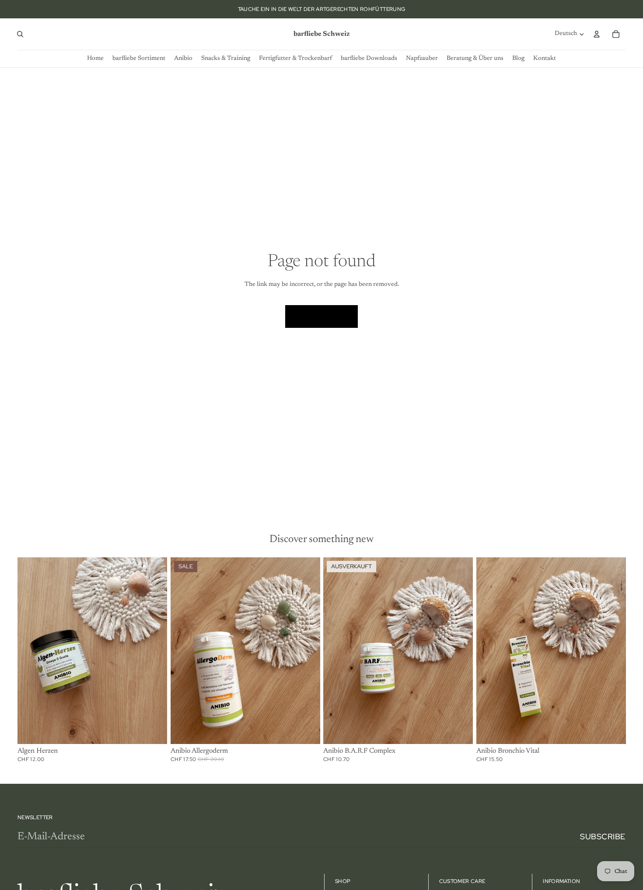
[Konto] (596, 34)
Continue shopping (321, 316)
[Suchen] (20, 34)
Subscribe (603, 836)
